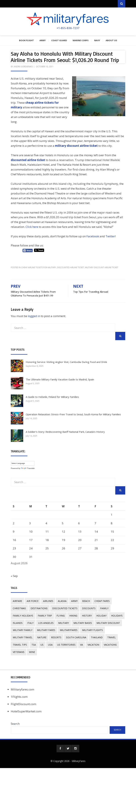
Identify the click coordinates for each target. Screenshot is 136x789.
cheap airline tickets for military (38, 267)
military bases (82, 622)
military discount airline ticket (76, 146)
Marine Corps (81, 40)
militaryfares (68, 630)
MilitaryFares (78, 761)
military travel (23, 637)
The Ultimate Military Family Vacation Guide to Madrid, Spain (60, 379)
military (63, 622)
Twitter (110, 236)
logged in (34, 316)
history (87, 615)
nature (41, 637)
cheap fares (102, 601)
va (81, 644)
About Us (111, 40)
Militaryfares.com (22, 689)
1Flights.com (19, 697)
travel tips (20, 644)
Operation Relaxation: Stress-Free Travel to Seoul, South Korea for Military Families (73, 414)
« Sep (14, 576)
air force (32, 601)
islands (18, 622)
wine (32, 652)
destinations (39, 608)
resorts (56, 637)
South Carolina (76, 637)
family (104, 608)
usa (50, 644)
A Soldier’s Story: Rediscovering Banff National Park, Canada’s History (65, 431)
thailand (97, 637)
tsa (34, 644)
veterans (18, 652)
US (41, 644)
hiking (73, 615)
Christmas (19, 608)
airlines (48, 601)
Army (42, 40)
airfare (17, 601)
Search (15, 724)
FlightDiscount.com (23, 704)
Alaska (62, 601)
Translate (31, 468)
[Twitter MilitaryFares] (68, 748)
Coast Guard (59, 40)
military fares (46, 630)
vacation (93, 644)
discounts (89, 608)
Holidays (117, 615)
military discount (108, 622)
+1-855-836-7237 (68, 28)
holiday (101, 615)
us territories (66, 644)
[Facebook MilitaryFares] (60, 748)
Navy (97, 40)
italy (30, 622)
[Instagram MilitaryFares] (75, 748)
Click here (32, 227)
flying (61, 615)
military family (22, 630)
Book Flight (26, 40)
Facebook (92, 236)
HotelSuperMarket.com (26, 711)
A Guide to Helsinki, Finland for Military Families (52, 396)
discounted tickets (64, 608)
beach (86, 601)
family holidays (23, 615)
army (74, 601)
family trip (45, 615)
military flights (92, 630)
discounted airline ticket (70, 267)
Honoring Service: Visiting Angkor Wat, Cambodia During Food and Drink (66, 362)
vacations (110, 644)
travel (111, 637)
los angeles (46, 622)
